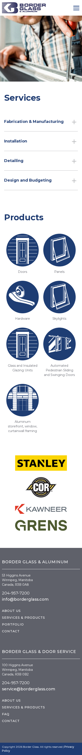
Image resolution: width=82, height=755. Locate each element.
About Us (11, 611)
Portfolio (13, 624)
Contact (11, 631)
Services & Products (23, 618)
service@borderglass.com (28, 689)
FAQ (5, 714)
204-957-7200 (16, 593)
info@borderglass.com (25, 599)
